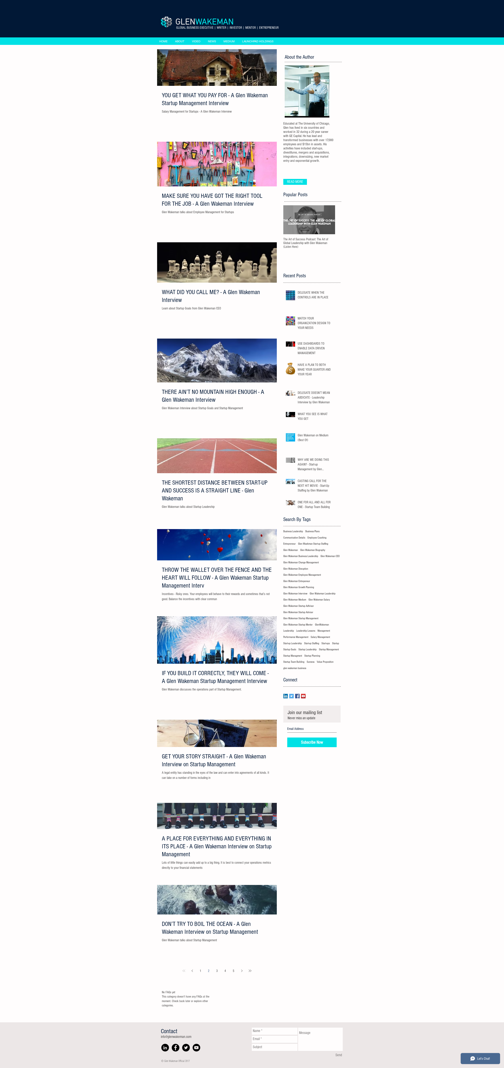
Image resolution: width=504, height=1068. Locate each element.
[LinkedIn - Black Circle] (165, 1047)
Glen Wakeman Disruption (295, 568)
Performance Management (295, 637)
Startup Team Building (293, 662)
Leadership (288, 630)
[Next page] (241, 970)
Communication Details (294, 537)
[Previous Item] (289, 220)
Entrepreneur (289, 543)
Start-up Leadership (292, 643)
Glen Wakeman (290, 550)
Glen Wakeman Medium (294, 599)
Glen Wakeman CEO (330, 556)
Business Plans (312, 531)
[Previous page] (192, 970)
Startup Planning (312, 655)
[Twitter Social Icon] (291, 696)
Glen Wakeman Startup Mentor (298, 624)
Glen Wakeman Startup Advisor (298, 612)
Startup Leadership (307, 649)
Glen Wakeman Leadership (322, 593)
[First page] (183, 970)
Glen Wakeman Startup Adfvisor (298, 606)
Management (324, 630)
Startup (335, 643)
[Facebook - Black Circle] (175, 1047)
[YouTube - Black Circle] (196, 1047)
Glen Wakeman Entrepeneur (296, 581)
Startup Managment (292, 655)
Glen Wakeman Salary (319, 599)
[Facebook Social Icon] (297, 696)
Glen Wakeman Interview (295, 593)
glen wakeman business (294, 668)
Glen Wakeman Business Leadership (300, 556)
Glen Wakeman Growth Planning (298, 587)
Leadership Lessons (305, 630)
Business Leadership (293, 531)
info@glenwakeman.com (176, 1037)
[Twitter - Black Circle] (186, 1047)
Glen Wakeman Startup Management (300, 618)
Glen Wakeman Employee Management (302, 575)
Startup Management (329, 649)
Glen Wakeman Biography (312, 550)
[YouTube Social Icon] (303, 696)
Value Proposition (325, 662)
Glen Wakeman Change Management (301, 562)
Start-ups (325, 643)
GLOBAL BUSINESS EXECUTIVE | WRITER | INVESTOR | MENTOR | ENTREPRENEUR (227, 28)
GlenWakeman (322, 624)
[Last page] (250, 970)
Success (310, 662)
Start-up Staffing (311, 643)
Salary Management (320, 637)
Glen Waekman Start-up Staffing (313, 543)
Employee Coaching (317, 537)
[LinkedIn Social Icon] (285, 696)
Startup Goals (289, 649)
